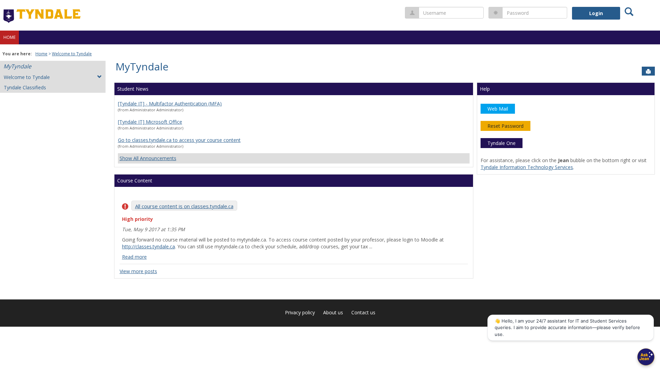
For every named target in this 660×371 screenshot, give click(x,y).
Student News (132, 89)
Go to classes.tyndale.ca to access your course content (179, 140)
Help (485, 89)
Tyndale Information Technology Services (527, 167)
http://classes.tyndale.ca (148, 246)
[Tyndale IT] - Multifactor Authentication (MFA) (170, 103)
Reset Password (505, 126)
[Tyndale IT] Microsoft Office (150, 122)
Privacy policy (300, 312)
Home (9, 37)
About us (333, 312)
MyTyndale (17, 66)
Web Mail (497, 108)
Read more (134, 257)
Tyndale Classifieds (25, 87)
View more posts (138, 271)
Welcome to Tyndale (72, 54)
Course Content (134, 180)
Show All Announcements (148, 158)
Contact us (363, 312)
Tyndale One (501, 143)
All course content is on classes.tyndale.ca (184, 206)
